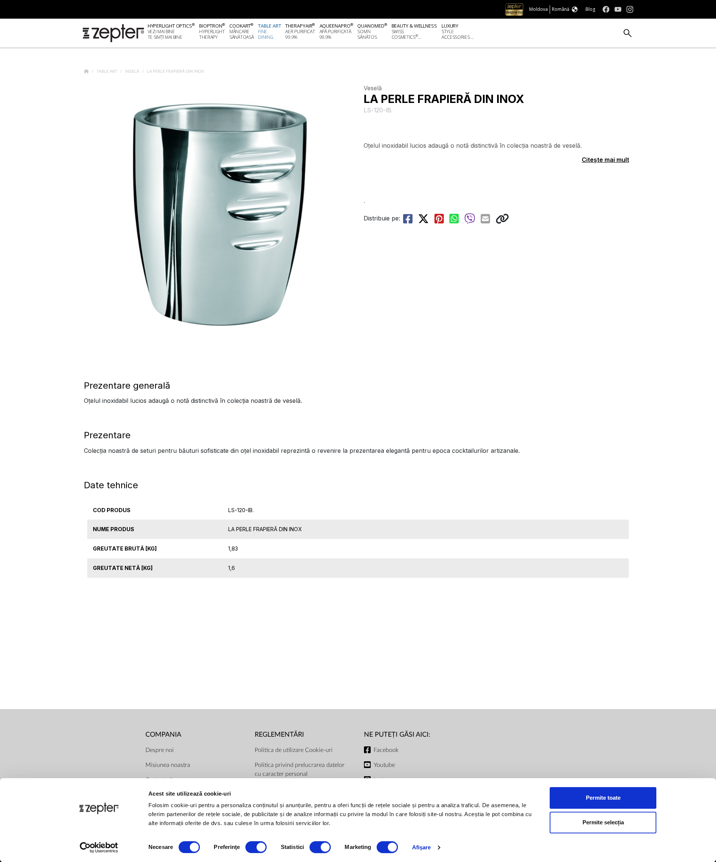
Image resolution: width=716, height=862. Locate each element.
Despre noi (159, 750)
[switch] (256, 847)
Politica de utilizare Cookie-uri (294, 750)
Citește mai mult (605, 159)
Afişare (421, 847)
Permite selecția (603, 822)
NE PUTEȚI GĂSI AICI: (397, 734)
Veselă (132, 71)
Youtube (384, 765)
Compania (163, 734)
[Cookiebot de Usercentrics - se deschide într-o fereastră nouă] (99, 847)
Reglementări (279, 734)
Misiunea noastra (167, 765)
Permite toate (603, 797)
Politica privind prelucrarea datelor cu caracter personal (300, 769)
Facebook (386, 750)
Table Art (108, 71)
